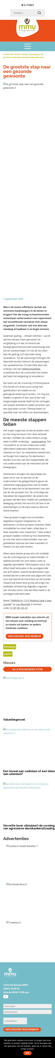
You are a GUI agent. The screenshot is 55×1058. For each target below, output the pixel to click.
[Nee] (51, 1047)
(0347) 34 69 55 (11, 988)
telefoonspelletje (31, 368)
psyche (8, 653)
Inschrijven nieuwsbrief (24, 636)
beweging (9, 646)
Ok (27, 1053)
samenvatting (38, 441)
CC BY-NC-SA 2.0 (19, 608)
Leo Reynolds (23, 604)
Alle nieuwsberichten (27, 669)
